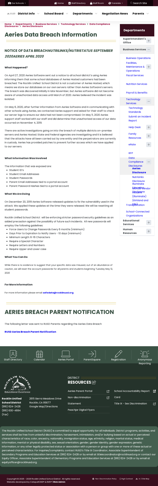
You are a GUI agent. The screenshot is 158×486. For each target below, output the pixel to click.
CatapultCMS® (37, 482)
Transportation (135, 205)
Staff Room (98, 3)
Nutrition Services (136, 84)
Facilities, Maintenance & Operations (135, 67)
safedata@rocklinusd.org (58, 292)
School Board (53, 13)
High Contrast (127, 479)
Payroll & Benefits (136, 92)
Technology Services (73, 24)
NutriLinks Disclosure (138, 179)
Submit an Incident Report (140, 118)
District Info (26, 13)
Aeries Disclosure (32, 26)
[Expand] (148, 40)
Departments (83, 13)
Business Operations (138, 58)
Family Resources (135, 136)
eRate (132, 144)
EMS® (49, 482)
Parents (138, 13)
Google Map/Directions (43, 406)
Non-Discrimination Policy (105, 479)
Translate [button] (116, 3)
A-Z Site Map (143, 479)
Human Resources (130, 231)
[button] (19, 3)
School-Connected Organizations (137, 213)
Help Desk (135, 127)
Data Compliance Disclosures (136, 162)
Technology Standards (136, 110)
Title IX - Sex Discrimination (130, 403)
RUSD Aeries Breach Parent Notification (30, 332)
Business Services (46, 24)
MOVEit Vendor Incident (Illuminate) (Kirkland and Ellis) (141, 196)
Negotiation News (114, 13)
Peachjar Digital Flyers (81, 410)
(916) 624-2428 (11, 406)
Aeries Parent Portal (80, 391)
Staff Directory (78, 3)
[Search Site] (140, 3)
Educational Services (131, 222)
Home (61, 3)
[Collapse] (148, 49)
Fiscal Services (135, 75)
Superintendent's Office (134, 40)
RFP (131, 153)
